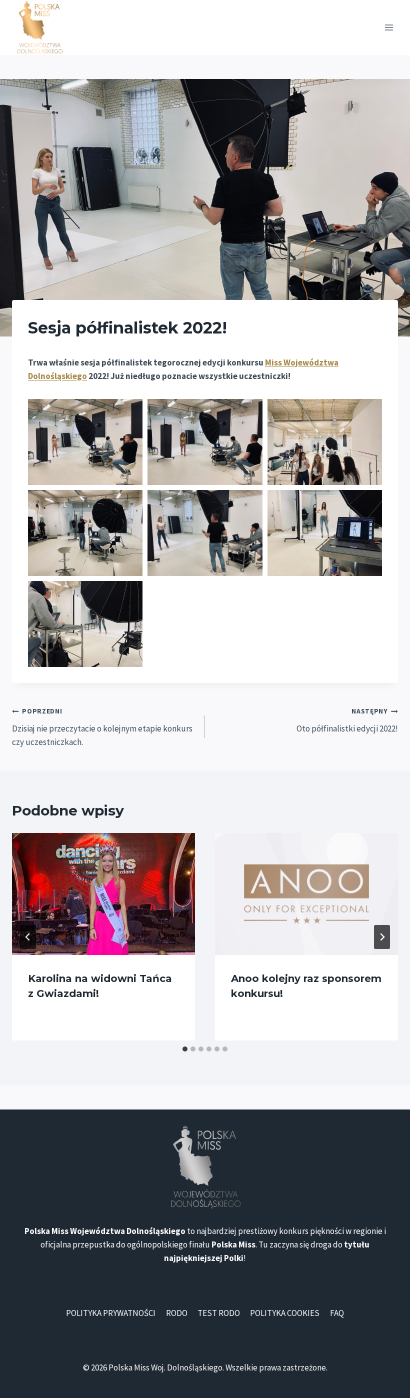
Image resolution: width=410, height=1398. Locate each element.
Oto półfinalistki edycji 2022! (347, 720)
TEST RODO (219, 1313)
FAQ (337, 1313)
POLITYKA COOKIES (285, 1313)
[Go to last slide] (28, 937)
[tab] (185, 1049)
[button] (85, 442)
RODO (177, 1313)
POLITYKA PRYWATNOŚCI (111, 1313)
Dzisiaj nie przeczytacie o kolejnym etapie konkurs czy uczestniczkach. (102, 727)
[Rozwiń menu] (389, 27)
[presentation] (103, 894)
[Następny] (382, 937)
